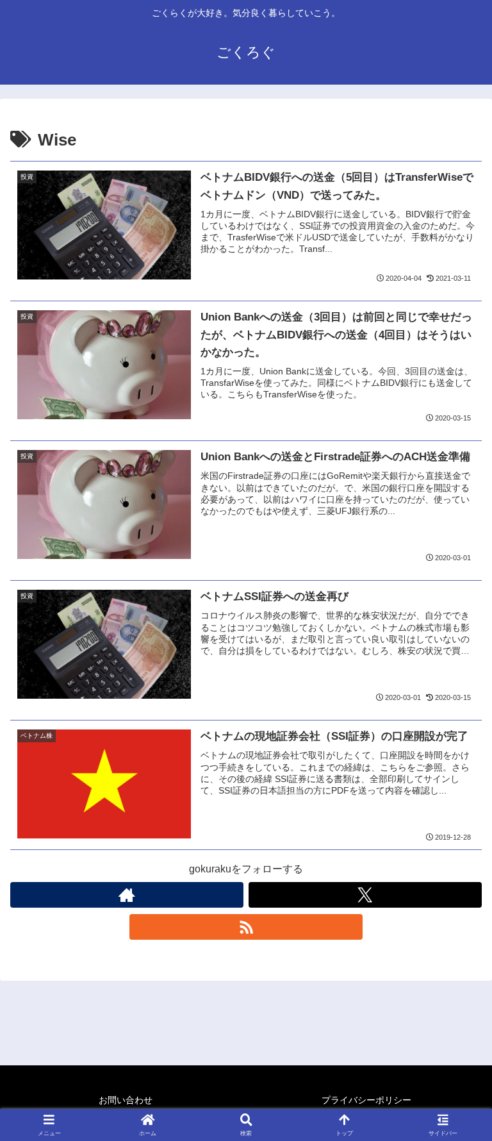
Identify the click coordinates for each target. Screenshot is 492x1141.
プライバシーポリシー (366, 1100)
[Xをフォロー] (365, 895)
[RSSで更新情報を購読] (246, 927)
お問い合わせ (125, 1100)
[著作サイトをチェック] (126, 895)
